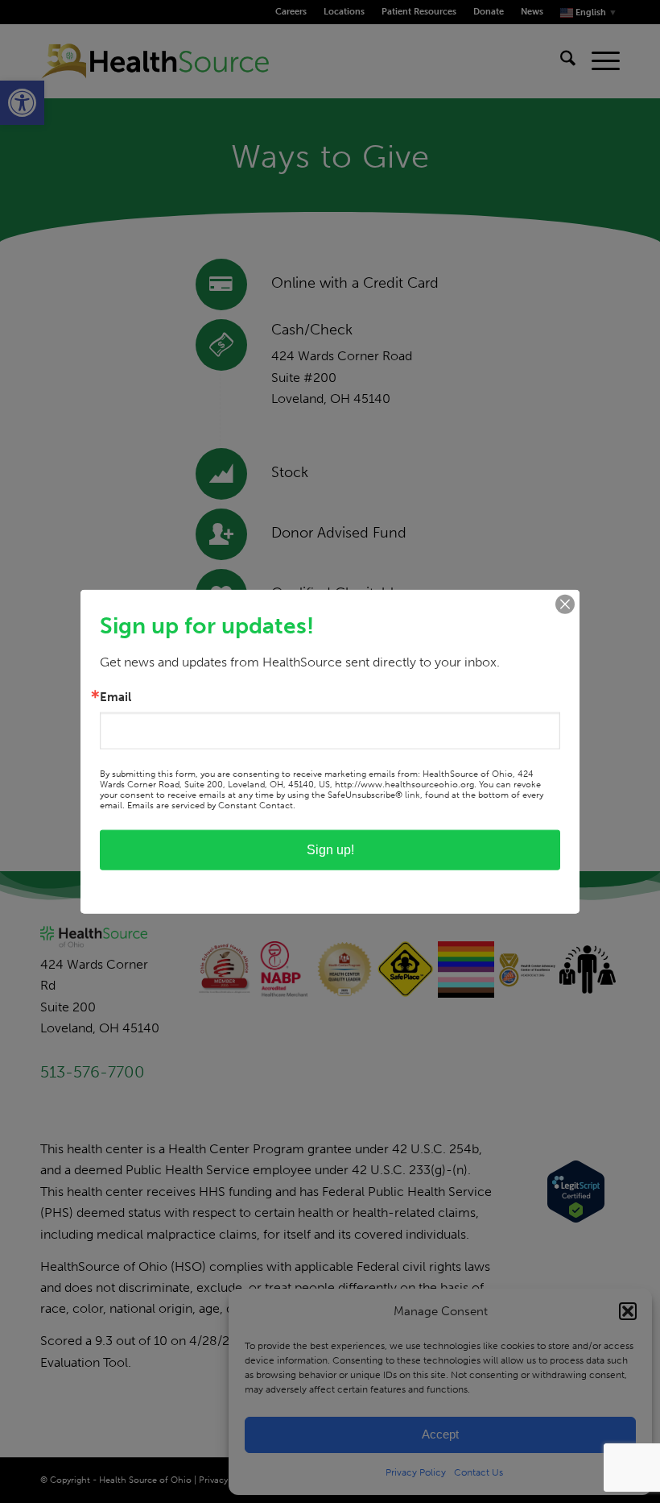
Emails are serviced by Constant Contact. (211, 805)
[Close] (565, 603)
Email (115, 697)
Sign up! (330, 850)
